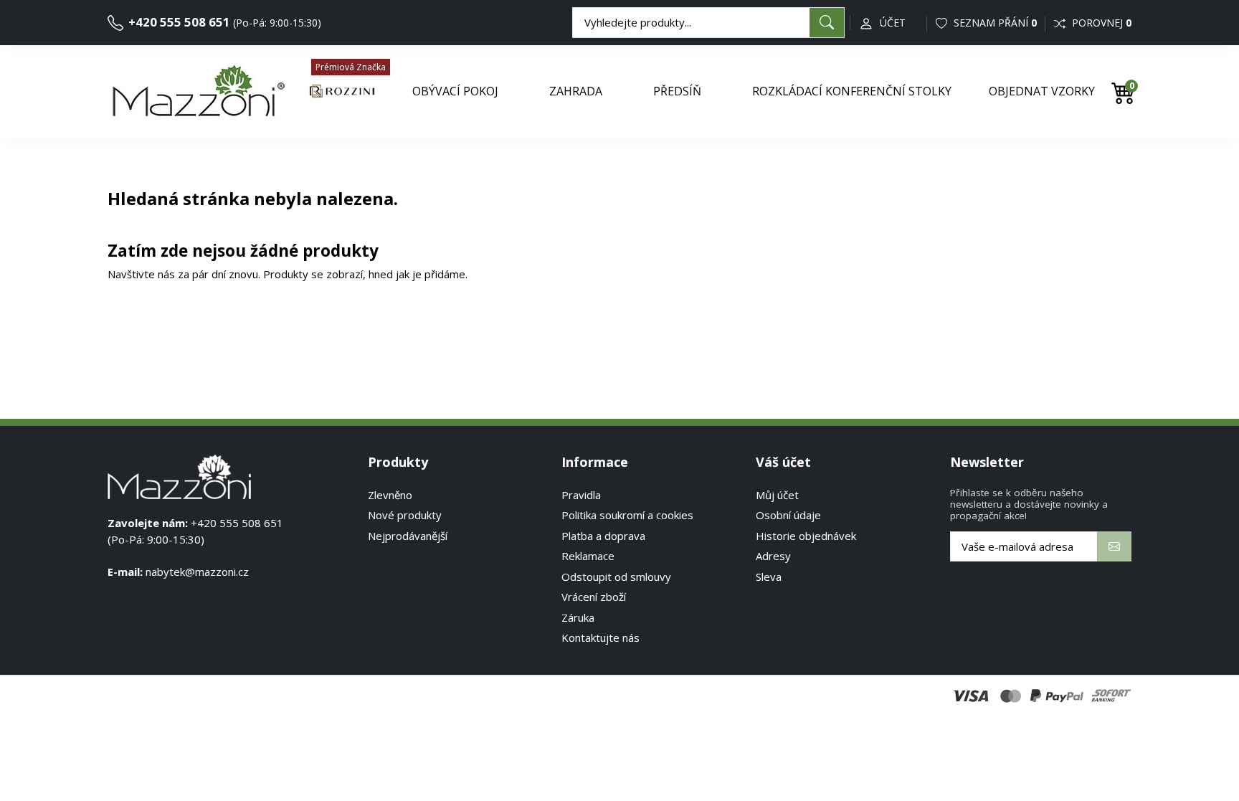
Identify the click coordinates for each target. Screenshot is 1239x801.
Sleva (769, 576)
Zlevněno (390, 495)
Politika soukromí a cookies (627, 515)
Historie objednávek (806, 536)
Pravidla (581, 495)
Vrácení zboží (593, 596)
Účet (892, 22)
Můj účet (777, 495)
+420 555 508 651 (177, 22)
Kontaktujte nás (600, 637)
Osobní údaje (788, 515)
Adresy (773, 556)
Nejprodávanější (407, 536)
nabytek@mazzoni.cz (197, 571)
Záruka (577, 617)
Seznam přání (994, 22)
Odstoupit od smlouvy (616, 576)
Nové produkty (405, 515)
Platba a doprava (603, 536)
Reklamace (587, 556)
